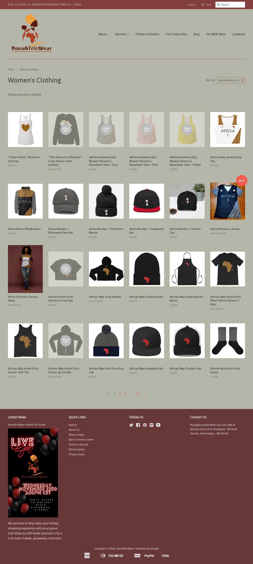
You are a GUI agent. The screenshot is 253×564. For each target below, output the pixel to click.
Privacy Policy (77, 454)
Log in (192, 4)
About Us (74, 429)
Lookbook (238, 34)
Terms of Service (78, 444)
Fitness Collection (147, 34)
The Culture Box (176, 34)
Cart (208, 4)
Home (11, 69)
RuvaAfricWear (125, 548)
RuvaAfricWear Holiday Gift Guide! (27, 424)
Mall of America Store (81, 439)
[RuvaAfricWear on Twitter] (131, 425)
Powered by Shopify (147, 548)
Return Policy (76, 434)
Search (73, 425)
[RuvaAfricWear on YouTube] (158, 425)
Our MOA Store (216, 34)
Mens (103, 34)
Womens (121, 34)
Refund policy (77, 449)
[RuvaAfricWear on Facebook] (138, 425)
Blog (197, 34)
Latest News (17, 417)
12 (137, 393)
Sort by (210, 80)
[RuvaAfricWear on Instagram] (151, 425)
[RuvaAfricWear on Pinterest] (145, 425)
